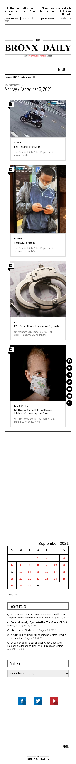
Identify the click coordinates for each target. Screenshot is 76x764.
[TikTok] (69, 382)
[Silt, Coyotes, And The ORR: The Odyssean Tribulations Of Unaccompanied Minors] (38, 372)
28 (29, 585)
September (25, 77)
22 (38, 578)
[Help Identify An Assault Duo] (38, 118)
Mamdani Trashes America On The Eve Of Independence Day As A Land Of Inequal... (55, 11)
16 (46, 571)
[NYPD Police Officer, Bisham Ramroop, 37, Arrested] (38, 288)
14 (29, 571)
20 (20, 578)
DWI (16, 322)
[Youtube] (69, 389)
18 (64, 571)
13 (20, 571)
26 (12, 585)
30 (46, 585)
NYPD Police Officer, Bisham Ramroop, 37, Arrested (37, 326)
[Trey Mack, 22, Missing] (38, 199)
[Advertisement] (38, 487)
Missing (18, 238)
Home (8, 77)
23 (46, 578)
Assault (18, 142)
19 (12, 578)
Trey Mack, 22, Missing (24, 242)
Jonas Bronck (11, 18)
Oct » (17, 594)
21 (29, 578)
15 (38, 571)
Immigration (21, 406)
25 (64, 578)
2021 (15, 77)
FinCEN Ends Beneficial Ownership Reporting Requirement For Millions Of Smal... (20, 11)
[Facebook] (69, 361)
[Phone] (69, 403)
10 (55, 564)
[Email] (69, 396)
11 (64, 564)
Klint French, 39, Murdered (24, 630)
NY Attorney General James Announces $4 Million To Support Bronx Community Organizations (36, 616)
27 (20, 585)
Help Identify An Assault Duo (27, 146)
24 (55, 578)
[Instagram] (69, 375)
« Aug (10, 594)
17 (55, 571)
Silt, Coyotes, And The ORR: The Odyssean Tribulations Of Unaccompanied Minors (33, 411)
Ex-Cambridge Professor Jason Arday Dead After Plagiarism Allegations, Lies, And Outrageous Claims (35, 644)
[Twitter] (69, 368)
